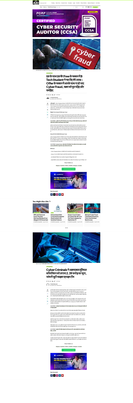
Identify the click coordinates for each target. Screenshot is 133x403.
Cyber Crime (70, 212)
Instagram (75, 165)
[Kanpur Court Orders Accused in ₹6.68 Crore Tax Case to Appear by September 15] (58, 208)
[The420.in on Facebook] (51, 194)
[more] (57, 7)
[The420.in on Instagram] (57, 194)
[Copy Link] (54, 95)
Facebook (62, 165)
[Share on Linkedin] (52, 95)
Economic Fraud (54, 212)
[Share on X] (49, 95)
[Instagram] (90, 7)
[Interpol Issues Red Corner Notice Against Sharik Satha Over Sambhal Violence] (41, 208)
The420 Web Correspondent (90, 223)
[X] (87, 7)
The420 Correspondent (38, 221)
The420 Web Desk (54, 97)
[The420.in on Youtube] (62, 194)
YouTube (80, 165)
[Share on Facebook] (47, 95)
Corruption (87, 212)
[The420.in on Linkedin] (60, 194)
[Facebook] (85, 7)
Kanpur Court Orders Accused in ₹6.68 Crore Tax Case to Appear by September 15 (58, 217)
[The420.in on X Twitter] (54, 194)
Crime (35, 212)
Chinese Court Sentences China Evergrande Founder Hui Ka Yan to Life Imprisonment (91, 218)
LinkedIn (70, 165)
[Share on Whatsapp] (50, 95)
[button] (65, 228)
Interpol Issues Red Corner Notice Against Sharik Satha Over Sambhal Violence (40, 217)
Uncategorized (49, 73)
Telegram (58, 165)
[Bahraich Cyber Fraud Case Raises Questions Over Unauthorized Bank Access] (75, 208)
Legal (59, 212)
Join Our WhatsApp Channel (69, 350)
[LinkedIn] (91, 7)
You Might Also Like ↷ (41, 201)
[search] (99, 7)
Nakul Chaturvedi (54, 284)
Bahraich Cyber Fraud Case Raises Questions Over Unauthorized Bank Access (74, 217)
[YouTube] (88, 7)
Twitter (66, 165)
